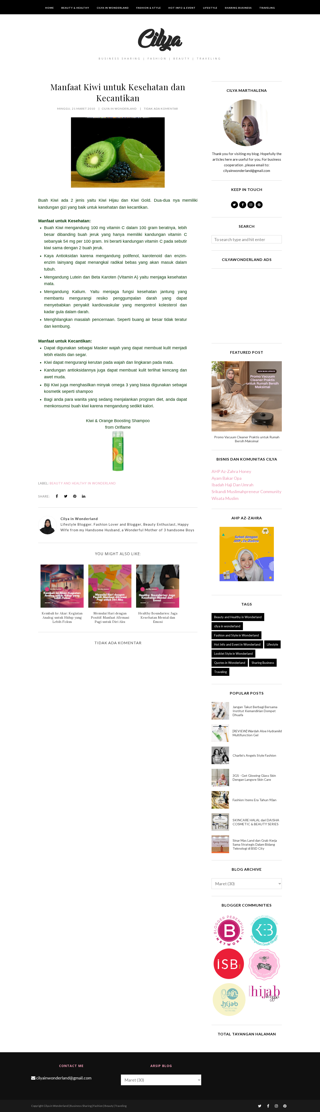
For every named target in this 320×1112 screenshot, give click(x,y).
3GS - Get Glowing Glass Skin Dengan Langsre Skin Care (254, 777)
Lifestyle (272, 644)
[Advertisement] (247, 305)
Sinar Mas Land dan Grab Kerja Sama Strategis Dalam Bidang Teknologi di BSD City (255, 844)
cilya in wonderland (227, 626)
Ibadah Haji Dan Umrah (232, 484)
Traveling (220, 672)
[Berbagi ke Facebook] (57, 496)
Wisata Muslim (225, 498)
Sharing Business (263, 663)
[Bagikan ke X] (66, 496)
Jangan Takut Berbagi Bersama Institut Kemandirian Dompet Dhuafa (255, 711)
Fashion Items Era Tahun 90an (254, 800)
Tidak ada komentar (161, 108)
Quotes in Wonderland (229, 663)
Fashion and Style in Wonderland (236, 635)
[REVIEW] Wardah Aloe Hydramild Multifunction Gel (257, 733)
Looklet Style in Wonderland (233, 653)
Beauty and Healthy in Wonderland (83, 483)
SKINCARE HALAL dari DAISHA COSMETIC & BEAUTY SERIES (256, 822)
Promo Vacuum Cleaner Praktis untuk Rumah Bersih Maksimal (246, 439)
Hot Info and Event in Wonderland (237, 644)
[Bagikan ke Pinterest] (74, 496)
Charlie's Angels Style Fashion (254, 755)
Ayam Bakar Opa (227, 478)
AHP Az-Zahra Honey (231, 471)
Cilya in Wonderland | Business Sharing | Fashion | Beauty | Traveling (85, 1105)
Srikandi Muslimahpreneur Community (246, 491)
